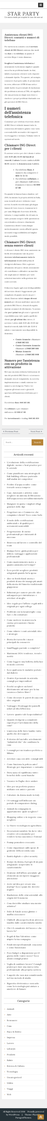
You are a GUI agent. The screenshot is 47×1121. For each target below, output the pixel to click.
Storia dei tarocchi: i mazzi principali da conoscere (20, 641)
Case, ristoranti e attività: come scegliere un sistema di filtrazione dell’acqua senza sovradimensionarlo (25, 496)
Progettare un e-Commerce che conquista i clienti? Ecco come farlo (24, 513)
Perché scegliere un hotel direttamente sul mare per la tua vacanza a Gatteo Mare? (23, 689)
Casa (9, 1026)
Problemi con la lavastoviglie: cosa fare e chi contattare (24, 613)
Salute (10, 1060)
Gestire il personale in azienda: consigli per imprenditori (22, 679)
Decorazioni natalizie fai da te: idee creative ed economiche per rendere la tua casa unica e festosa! (24, 834)
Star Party (23, 14)
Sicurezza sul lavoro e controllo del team (24, 544)
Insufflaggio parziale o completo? (23, 648)
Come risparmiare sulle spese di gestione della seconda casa (22, 849)
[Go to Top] (41, 1117)
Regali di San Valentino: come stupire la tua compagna (21, 938)
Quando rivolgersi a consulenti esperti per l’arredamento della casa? (22, 723)
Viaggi (10, 1089)
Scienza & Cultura (15, 1066)
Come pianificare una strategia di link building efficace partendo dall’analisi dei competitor (23, 476)
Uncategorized (14, 1077)
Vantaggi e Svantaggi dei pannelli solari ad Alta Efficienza (23, 707)
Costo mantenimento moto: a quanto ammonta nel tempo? (21, 563)
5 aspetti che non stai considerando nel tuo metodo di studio (24, 976)
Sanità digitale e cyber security (22, 856)
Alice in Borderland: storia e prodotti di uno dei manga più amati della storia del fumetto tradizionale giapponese (25, 582)
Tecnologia (12, 1071)
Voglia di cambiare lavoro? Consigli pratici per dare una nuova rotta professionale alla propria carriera (24, 967)
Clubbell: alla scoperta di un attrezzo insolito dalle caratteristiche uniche (25, 921)
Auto (9, 1014)
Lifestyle (11, 1049)
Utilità (10, 1083)
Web (9, 1094)
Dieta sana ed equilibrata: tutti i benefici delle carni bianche (22, 774)
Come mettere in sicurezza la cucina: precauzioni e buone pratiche (21, 623)
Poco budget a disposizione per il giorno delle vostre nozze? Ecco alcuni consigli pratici (23, 956)
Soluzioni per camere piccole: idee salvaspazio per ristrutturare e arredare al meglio (24, 595)
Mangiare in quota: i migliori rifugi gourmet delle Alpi (24, 505)
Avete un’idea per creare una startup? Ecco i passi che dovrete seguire (23, 887)
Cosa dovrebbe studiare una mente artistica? (24, 904)
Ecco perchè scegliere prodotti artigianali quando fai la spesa (22, 571)
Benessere (12, 1020)
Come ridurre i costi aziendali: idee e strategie (24, 632)
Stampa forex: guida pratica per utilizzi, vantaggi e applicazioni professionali (22, 554)
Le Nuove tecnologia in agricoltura (24, 825)
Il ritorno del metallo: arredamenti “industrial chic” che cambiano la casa (24, 742)
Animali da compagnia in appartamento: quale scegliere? (22, 810)
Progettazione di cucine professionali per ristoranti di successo (21, 534)
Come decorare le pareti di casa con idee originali (25, 699)
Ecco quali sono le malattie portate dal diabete (24, 671)
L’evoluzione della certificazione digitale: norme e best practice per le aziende (24, 465)
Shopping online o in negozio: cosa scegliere (24, 818)
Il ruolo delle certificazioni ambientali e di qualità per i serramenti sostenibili (20, 523)
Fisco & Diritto (14, 1032)
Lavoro (10, 1043)
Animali (10, 1009)
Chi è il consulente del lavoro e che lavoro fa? (24, 929)
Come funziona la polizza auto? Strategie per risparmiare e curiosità (25, 765)
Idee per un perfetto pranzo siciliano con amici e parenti (21, 788)
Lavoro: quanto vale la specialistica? (24, 714)
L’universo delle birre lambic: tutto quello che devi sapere (24, 732)
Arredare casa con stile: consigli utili (25, 759)
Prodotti (11, 1054)
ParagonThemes (23, 1117)
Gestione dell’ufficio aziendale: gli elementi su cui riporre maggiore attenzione (24, 876)
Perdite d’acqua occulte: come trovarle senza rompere (22, 486)
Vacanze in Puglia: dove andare (22, 781)
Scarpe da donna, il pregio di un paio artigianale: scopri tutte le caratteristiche (25, 865)
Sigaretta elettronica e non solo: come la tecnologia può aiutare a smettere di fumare (23, 986)
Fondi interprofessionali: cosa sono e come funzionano (24, 946)
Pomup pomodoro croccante (21, 842)
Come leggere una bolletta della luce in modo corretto (25, 663)
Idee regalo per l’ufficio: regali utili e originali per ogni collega (25, 605)
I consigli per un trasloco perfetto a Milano (24, 751)
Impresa (11, 1037)
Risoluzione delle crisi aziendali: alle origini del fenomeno (25, 896)
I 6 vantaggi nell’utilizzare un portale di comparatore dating (22, 802)
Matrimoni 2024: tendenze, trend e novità (24, 655)
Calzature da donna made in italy (23, 795)
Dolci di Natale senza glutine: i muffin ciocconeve (22, 913)
